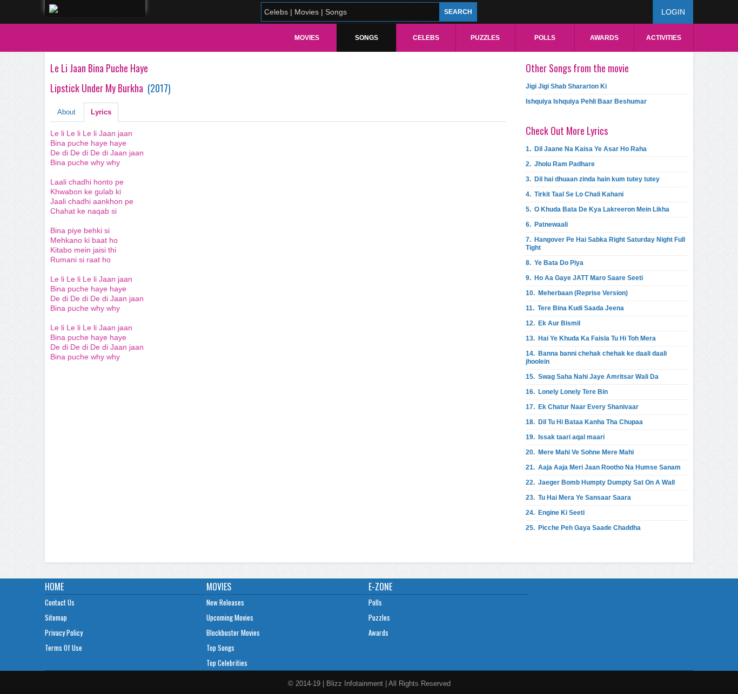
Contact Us (60, 602)
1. (586, 149)
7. (605, 243)
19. (565, 437)
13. (591, 338)
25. (583, 528)
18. (584, 422)
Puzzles (485, 38)
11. (575, 308)
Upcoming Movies (229, 617)
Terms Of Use (63, 647)
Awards (604, 38)
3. (593, 179)
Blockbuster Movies (233, 632)
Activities (663, 38)
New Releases (225, 602)
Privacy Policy (64, 632)
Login (673, 12)
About (66, 112)
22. (600, 482)
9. (584, 278)
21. (603, 467)
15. (592, 376)
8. (554, 263)
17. (582, 407)
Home (54, 586)
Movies (306, 38)
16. (567, 392)
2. (560, 164)
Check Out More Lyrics (567, 131)
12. (553, 323)
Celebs (426, 38)
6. (547, 224)
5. (597, 209)
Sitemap (56, 617)
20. (580, 452)
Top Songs (220, 647)
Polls (544, 38)
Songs (366, 38)
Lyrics (101, 112)
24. (555, 512)
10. (577, 293)
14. (596, 357)
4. (574, 194)
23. (578, 497)
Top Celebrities (226, 662)
